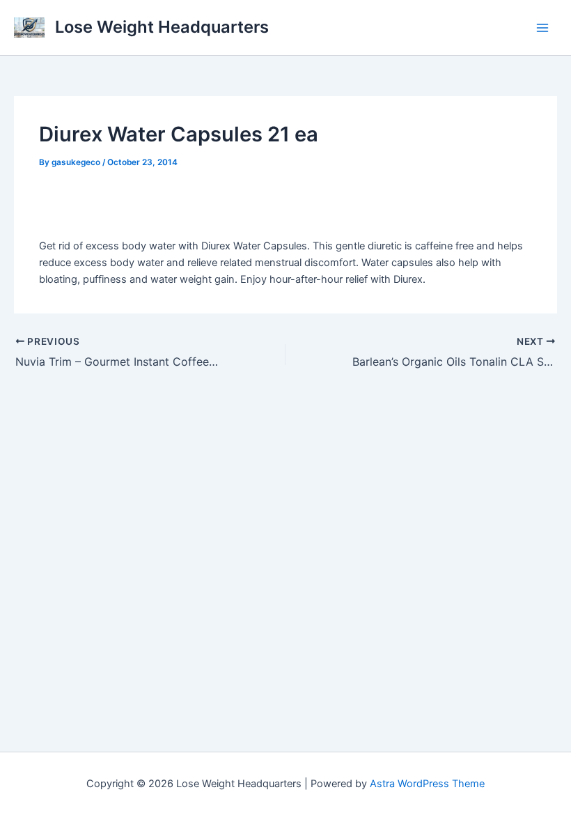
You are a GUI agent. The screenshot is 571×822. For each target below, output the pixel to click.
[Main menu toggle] (542, 27)
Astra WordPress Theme (427, 783)
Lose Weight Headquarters (162, 27)
